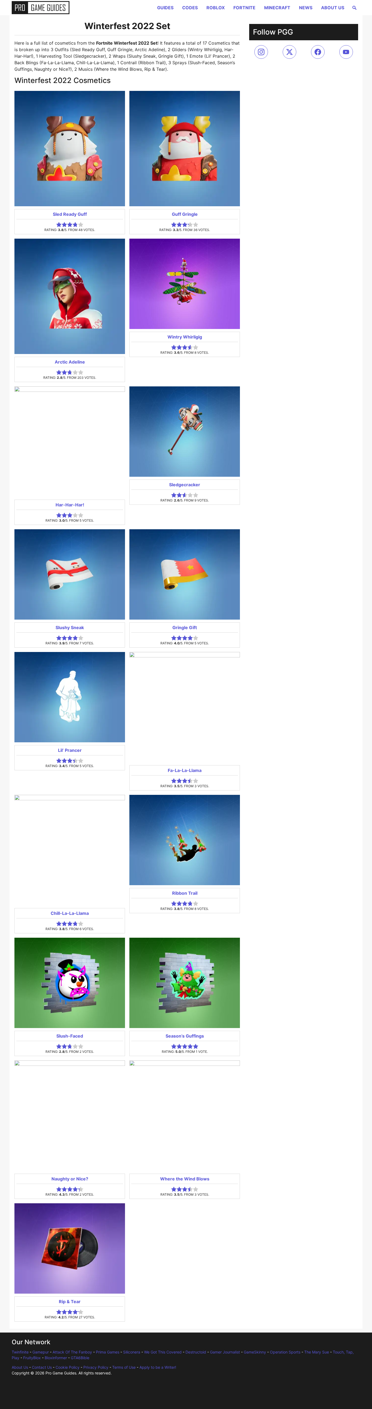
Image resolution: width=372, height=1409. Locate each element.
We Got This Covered (163, 1352)
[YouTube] (346, 52)
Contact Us (42, 1367)
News (305, 7)
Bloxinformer (56, 1357)
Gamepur (40, 1352)
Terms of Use (124, 1367)
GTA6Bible (80, 1357)
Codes (190, 7)
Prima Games (107, 1352)
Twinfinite (20, 1352)
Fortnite (244, 7)
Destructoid (195, 1352)
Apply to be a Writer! (157, 1367)
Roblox (215, 7)
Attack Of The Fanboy (72, 1352)
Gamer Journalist (225, 1352)
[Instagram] (261, 52)
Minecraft (277, 7)
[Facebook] (318, 52)
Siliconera (131, 1352)
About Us (332, 7)
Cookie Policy (68, 1367)
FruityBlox (32, 1357)
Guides (165, 7)
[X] (289, 52)
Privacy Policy (95, 1367)
